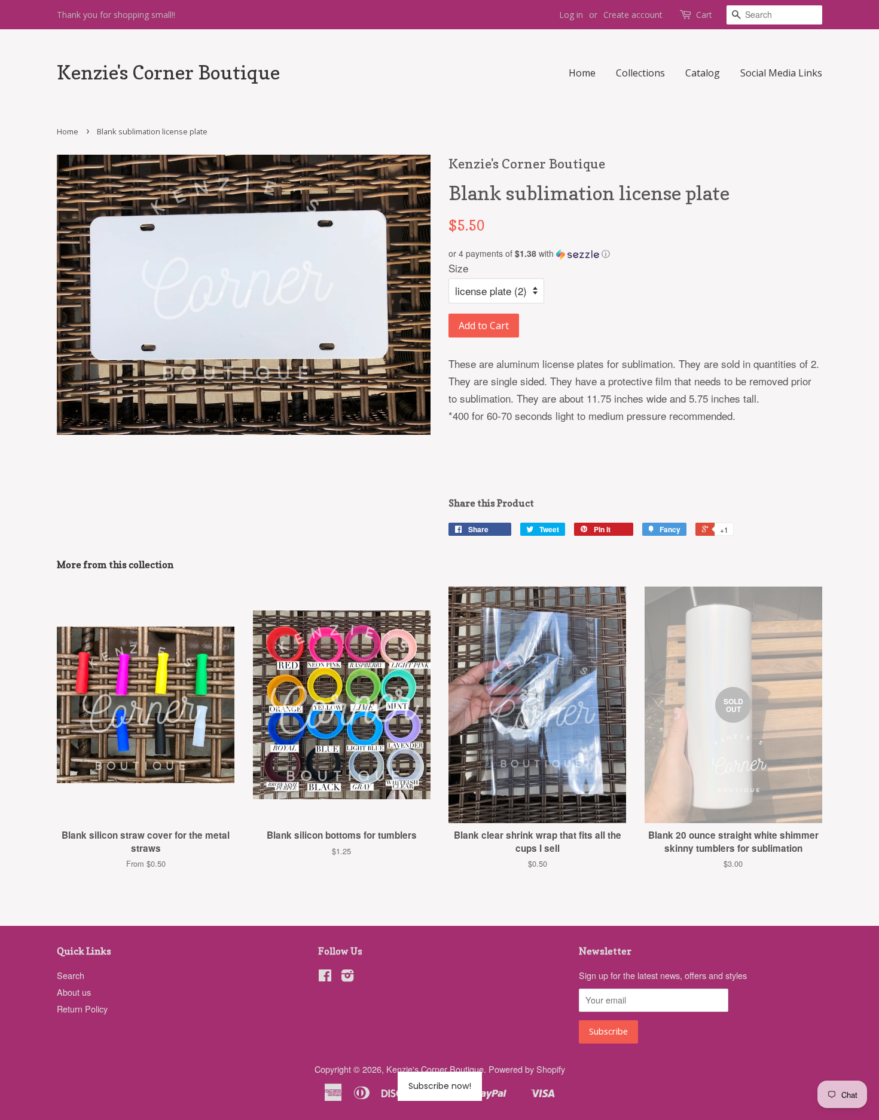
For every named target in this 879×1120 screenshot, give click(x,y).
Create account (633, 14)
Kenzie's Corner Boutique (168, 73)
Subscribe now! (439, 1086)
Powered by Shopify (527, 1069)
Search (70, 975)
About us (74, 992)
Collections (640, 72)
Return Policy (82, 1008)
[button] (635, 253)
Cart (704, 14)
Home (582, 72)
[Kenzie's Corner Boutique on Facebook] (325, 977)
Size (458, 267)
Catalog (702, 72)
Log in (571, 14)
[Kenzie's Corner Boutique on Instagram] (347, 977)
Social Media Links (781, 72)
